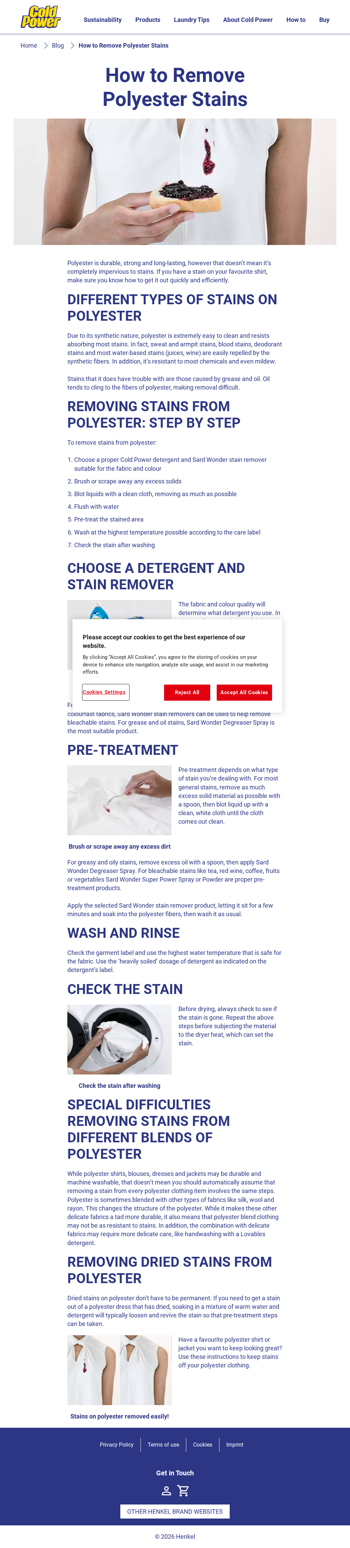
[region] (177, 666)
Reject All (187, 692)
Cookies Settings (104, 692)
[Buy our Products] (183, 1491)
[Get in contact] (166, 1491)
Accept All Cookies (244, 692)
